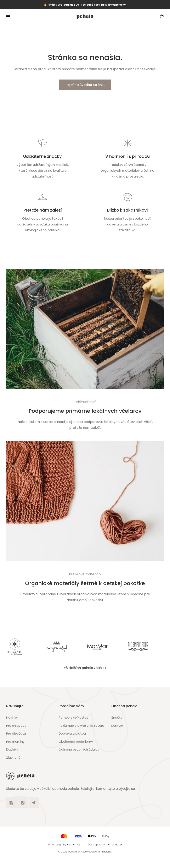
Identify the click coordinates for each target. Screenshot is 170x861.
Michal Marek (114, 844)
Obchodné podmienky (76, 741)
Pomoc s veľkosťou (73, 717)
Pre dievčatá (16, 733)
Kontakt (117, 725)
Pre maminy (15, 741)
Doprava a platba (72, 733)
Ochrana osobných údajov (79, 749)
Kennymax (73, 844)
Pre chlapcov (16, 725)
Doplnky (12, 749)
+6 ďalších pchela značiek (85, 667)
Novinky (12, 717)
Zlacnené (13, 757)
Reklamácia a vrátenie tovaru (81, 725)
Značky (116, 717)
